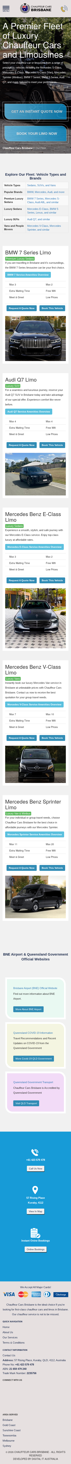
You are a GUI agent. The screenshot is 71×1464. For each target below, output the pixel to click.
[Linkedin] (41, 1387)
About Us (8, 1332)
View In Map (35, 1211)
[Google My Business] (50, 1387)
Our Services (10, 1337)
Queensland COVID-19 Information (33, 1032)
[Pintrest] (24, 1387)
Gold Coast (9, 1425)
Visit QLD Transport (26, 1103)
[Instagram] (32, 1387)
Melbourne (8, 1440)
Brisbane (8, 1419)
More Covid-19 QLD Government (34, 1058)
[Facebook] (7, 1387)
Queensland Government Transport (33, 1082)
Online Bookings (35, 1249)
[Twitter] (15, 1387)
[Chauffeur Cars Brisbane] (30, 6)
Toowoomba (9, 1435)
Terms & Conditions (14, 1342)
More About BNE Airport (28, 1009)
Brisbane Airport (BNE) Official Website (35, 988)
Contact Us (9, 1355)
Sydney (7, 1445)
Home (6, 1327)
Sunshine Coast (12, 1430)
